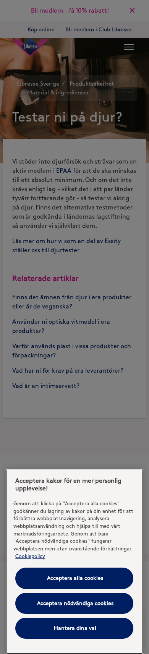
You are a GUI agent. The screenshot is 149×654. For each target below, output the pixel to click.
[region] (74, 561)
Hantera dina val (75, 628)
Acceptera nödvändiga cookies (75, 603)
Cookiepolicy (30, 556)
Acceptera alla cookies (75, 578)
